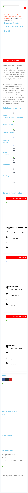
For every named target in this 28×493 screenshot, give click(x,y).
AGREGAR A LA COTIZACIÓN (14, 60)
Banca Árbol (10, 345)
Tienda (10, 15)
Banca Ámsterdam (12, 286)
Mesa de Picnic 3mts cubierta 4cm (17, 227)
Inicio (5, 15)
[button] (25, 8)
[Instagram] (7, 379)
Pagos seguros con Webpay (9, 411)
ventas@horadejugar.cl (12, 458)
